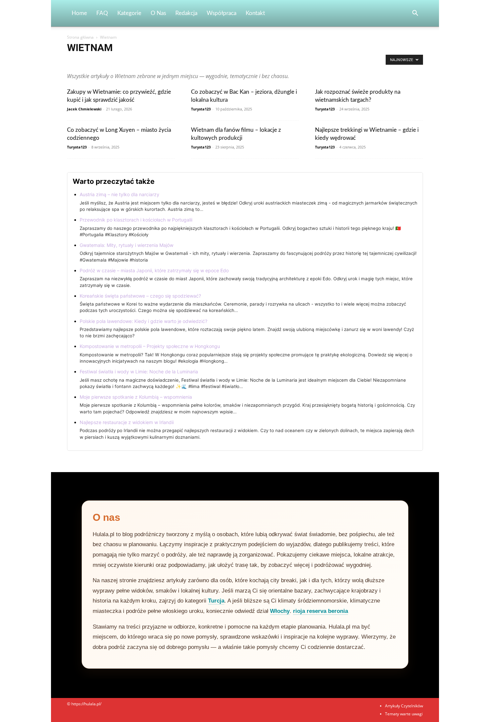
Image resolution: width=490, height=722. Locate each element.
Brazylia (221, 61)
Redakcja (186, 13)
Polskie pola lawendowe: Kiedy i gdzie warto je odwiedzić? (143, 321)
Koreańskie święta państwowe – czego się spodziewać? (140, 296)
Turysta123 (201, 108)
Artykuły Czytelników (149, 61)
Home (79, 13)
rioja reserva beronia (320, 611)
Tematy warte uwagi (404, 714)
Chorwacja (261, 61)
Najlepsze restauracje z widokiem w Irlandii (127, 422)
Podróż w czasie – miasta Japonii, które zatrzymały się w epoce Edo (154, 270)
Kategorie (129, 13)
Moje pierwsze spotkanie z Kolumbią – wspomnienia (136, 397)
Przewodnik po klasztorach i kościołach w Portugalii (136, 220)
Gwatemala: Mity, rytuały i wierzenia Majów (126, 245)
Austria (202, 61)
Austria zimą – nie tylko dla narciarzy (119, 194)
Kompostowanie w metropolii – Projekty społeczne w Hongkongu (150, 346)
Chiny (240, 61)
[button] (415, 14)
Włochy (280, 611)
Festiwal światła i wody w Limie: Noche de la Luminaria (139, 371)
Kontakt (255, 13)
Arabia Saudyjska (84, 61)
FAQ (102, 13)
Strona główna (80, 37)
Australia (181, 61)
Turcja (216, 601)
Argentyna (115, 61)
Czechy (283, 61)
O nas (158, 13)
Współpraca (221, 13)
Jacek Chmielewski (84, 108)
